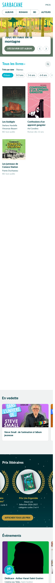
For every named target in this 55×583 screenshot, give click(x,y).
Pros (48, 4)
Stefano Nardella (9, 125)
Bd (36, 12)
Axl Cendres (33, 128)
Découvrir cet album (19, 48)
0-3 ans (19, 75)
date (8, 69)
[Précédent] (39, 48)
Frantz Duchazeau (10, 170)
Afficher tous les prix (17, 517)
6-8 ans (43, 75)
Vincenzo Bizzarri (9, 128)
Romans (23, 12)
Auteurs (46, 12)
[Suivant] (46, 48)
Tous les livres (13, 63)
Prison (7, 75)
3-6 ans (31, 75)
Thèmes (19, 69)
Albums (9, 12)
